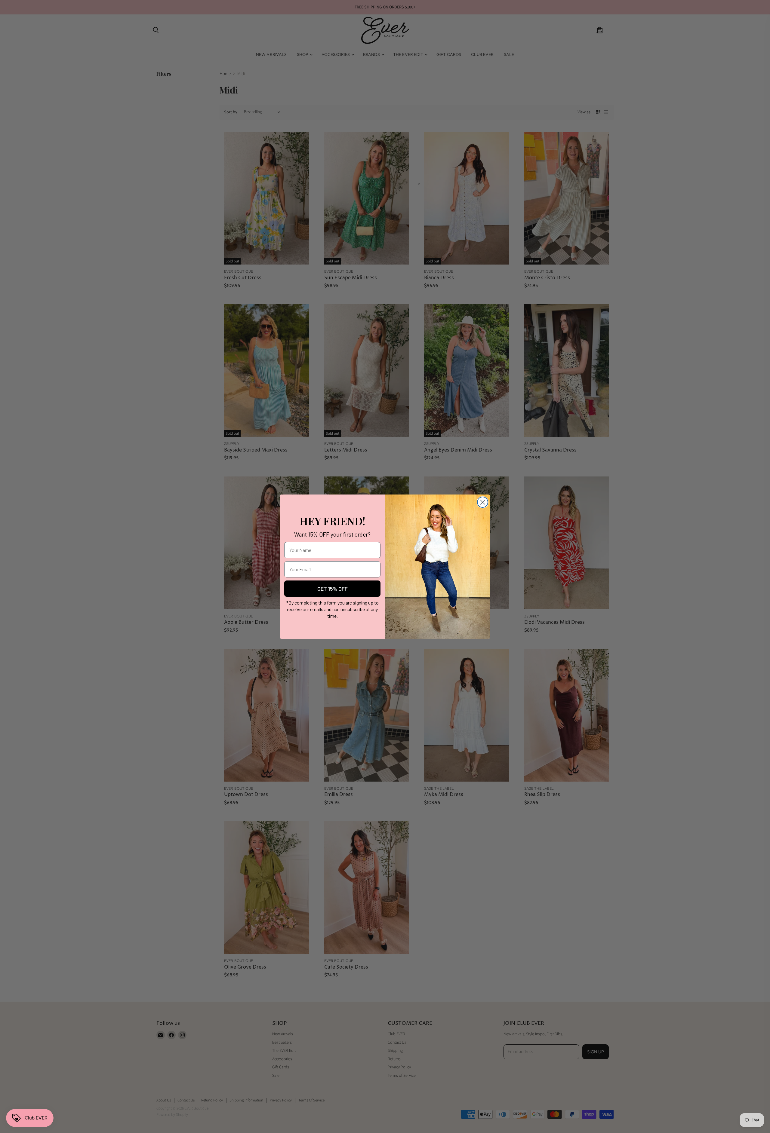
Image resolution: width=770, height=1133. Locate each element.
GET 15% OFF (332, 588)
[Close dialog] (482, 502)
